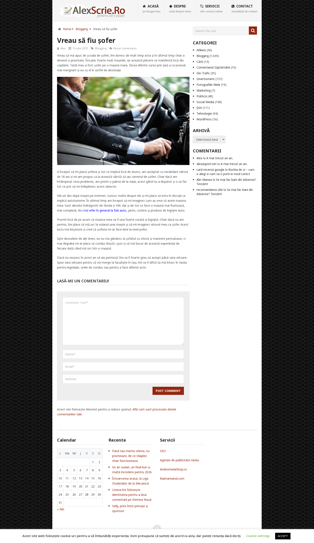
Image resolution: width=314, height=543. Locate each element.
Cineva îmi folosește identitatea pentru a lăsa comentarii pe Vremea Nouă (131, 495)
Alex (63, 48)
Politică (202, 96)
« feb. (61, 509)
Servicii (211, 8)
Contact (244, 8)
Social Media (205, 102)
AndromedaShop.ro (173, 469)
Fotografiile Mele (208, 85)
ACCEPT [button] (283, 536)
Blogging (101, 48)
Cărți (200, 62)
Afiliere (201, 50)
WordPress (204, 119)
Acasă (151, 8)
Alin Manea (204, 180)
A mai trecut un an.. (219, 158)
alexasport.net (207, 164)
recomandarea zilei (210, 190)
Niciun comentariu (124, 48)
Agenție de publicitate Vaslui (179, 460)
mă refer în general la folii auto (105, 210)
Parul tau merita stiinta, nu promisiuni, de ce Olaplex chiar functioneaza (131, 456)
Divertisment (206, 79)
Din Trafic (203, 73)
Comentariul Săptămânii (213, 67)
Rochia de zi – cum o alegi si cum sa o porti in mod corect (225, 172)
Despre (180, 8)
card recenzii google (210, 170)
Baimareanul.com (172, 478)
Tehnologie (204, 113)
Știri (199, 108)
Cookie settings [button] (258, 536)
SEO (163, 451)
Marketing (204, 90)
